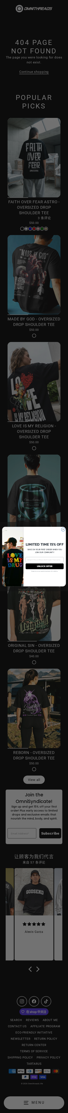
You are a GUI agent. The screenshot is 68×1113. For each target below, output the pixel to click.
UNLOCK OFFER (45, 566)
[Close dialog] (63, 529)
